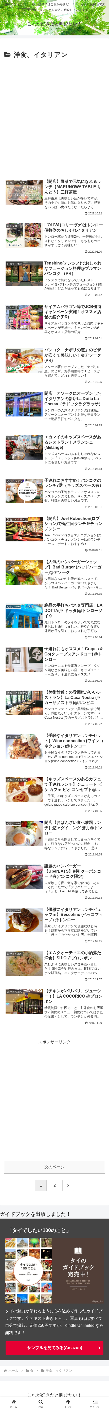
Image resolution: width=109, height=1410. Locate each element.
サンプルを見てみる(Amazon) (54, 1348)
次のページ (54, 1167)
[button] (98, 914)
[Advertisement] (54, 117)
